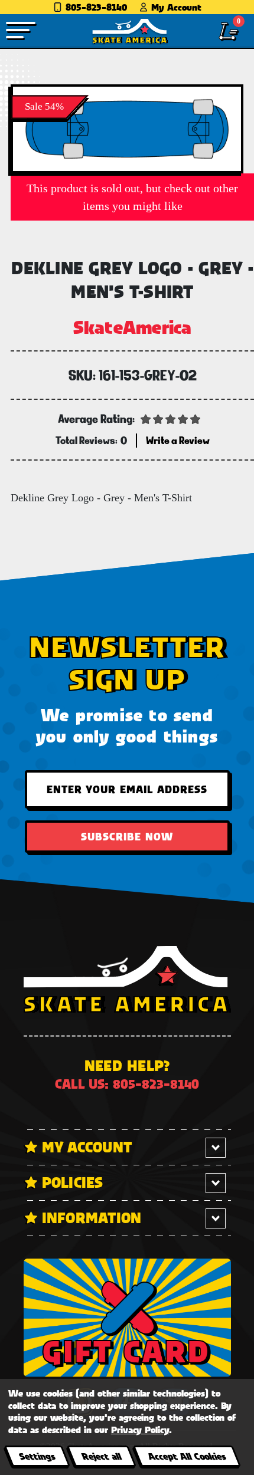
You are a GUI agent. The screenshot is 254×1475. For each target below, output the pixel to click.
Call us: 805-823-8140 (127, 1084)
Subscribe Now (127, 836)
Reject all (101, 1456)
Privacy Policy (140, 1429)
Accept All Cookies (186, 1456)
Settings (37, 1456)
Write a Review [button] (178, 440)
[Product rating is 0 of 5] (171, 418)
